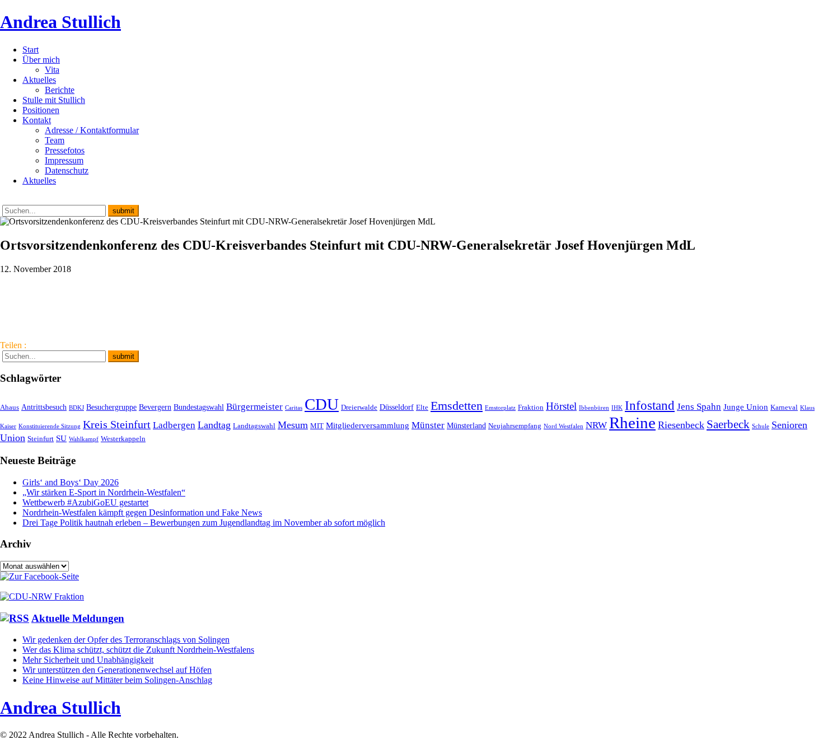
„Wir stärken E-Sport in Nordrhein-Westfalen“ (103, 492)
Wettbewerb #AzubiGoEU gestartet (85, 502)
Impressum (64, 160)
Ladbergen (174, 425)
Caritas (293, 408)
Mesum (293, 424)
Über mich (41, 59)
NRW (596, 424)
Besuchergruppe (111, 406)
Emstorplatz (500, 408)
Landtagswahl (254, 426)
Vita (52, 69)
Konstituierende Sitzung (49, 426)
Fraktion (531, 407)
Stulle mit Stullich (53, 100)
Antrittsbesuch (44, 406)
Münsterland (466, 425)
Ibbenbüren (594, 408)
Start (30, 49)
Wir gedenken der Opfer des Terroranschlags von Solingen (126, 639)
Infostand (650, 405)
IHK (617, 408)
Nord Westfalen (563, 426)
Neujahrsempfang (514, 426)
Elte (422, 407)
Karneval (784, 407)
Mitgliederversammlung (367, 425)
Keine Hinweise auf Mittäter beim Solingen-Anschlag (117, 680)
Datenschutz (66, 170)
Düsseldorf (397, 406)
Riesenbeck (681, 424)
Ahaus (9, 407)
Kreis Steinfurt (117, 424)
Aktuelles (39, 80)
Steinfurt (40, 439)
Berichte (59, 90)
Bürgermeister (254, 406)
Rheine (632, 423)
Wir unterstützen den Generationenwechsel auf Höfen (117, 670)
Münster (428, 425)
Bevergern (155, 406)
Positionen (40, 110)
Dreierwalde (359, 407)
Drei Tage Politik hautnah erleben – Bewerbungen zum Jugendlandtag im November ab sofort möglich (203, 522)
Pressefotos (65, 150)
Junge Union (745, 406)
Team (54, 140)
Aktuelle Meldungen (77, 618)
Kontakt (36, 120)
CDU (322, 404)
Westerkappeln (123, 439)
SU (61, 438)
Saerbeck (728, 424)
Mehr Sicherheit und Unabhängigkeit (87, 659)
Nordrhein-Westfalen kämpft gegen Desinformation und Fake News (142, 512)
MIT (317, 426)
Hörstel (561, 406)
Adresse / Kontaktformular (92, 130)
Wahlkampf (84, 439)
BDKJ (76, 408)
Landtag (214, 424)
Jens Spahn (699, 406)
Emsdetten (457, 406)
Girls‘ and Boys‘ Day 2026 (70, 482)
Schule (760, 426)
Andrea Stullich (60, 22)
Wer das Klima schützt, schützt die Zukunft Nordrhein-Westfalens (138, 649)
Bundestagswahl (199, 406)
